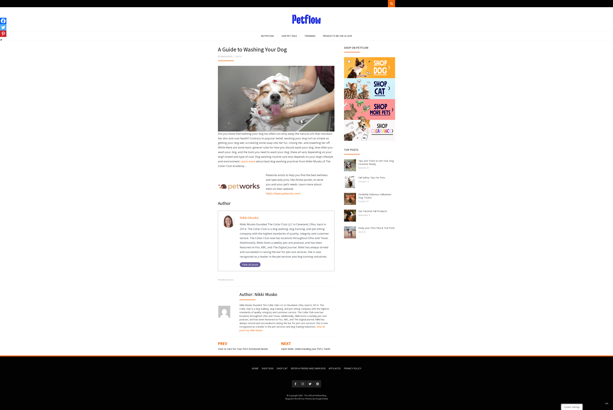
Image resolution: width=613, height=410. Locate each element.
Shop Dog (267, 368)
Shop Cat (282, 368)
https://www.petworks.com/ (283, 193)
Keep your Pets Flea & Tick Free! (376, 227)
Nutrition (267, 35)
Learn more (248, 161)
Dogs (230, 279)
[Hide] (1, 40)
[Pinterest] (3, 34)
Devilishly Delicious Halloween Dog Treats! (374, 196)
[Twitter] (3, 27)
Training (309, 35)
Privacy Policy (352, 368)
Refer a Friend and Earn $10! (308, 368)
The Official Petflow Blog (315, 395)
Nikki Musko (227, 56)
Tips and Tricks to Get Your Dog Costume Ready (376, 162)
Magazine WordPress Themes (298, 398)
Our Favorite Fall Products (372, 211)
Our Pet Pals (289, 35)
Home (255, 368)
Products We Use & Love (337, 35)
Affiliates (335, 368)
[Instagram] (302, 383)
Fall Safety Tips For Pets (371, 177)
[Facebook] (3, 21)
